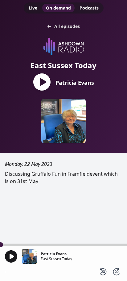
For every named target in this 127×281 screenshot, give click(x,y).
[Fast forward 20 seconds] (116, 271)
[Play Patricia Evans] (42, 82)
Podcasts (89, 8)
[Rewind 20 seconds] (103, 271)
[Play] (11, 256)
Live (33, 8)
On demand (58, 8)
